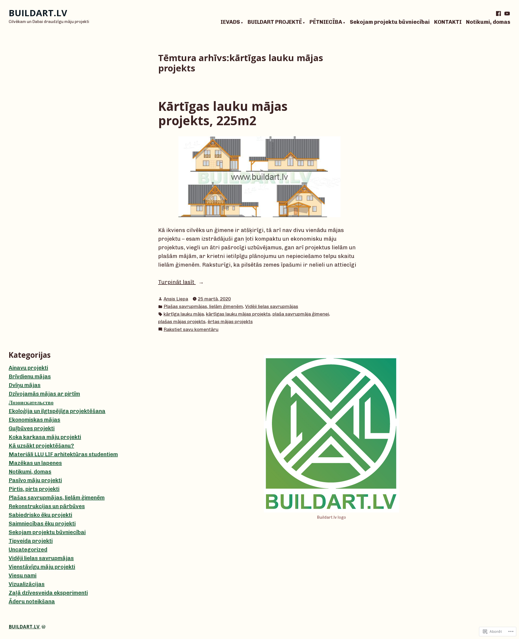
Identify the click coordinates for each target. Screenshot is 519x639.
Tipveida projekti (31, 541)
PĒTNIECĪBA (326, 22)
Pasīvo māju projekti (35, 480)
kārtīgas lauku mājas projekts (238, 314)
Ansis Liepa (176, 299)
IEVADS (230, 22)
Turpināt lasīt (177, 282)
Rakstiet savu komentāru (191, 329)
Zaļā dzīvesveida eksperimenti (48, 593)
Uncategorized (28, 549)
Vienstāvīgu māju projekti (42, 567)
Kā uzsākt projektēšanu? (41, 445)
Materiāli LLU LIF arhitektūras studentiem (63, 454)
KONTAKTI (448, 22)
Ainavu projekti (28, 368)
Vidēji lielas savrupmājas (271, 306)
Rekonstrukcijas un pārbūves (47, 506)
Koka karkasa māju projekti (45, 437)
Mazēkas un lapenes (35, 463)
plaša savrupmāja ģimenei (300, 314)
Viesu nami (22, 575)
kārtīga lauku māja (184, 314)
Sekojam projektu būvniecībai (390, 22)
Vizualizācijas (27, 584)
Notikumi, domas (488, 22)
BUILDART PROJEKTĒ (275, 22)
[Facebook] (499, 13)
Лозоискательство (31, 402)
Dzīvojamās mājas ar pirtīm (44, 393)
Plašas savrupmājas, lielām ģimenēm (203, 306)
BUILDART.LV (38, 13)
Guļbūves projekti (32, 428)
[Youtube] (506, 13)
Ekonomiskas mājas (34, 419)
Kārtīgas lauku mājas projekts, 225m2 (223, 113)
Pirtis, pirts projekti (34, 489)
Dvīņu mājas (25, 385)
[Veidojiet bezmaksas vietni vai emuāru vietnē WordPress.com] (43, 627)
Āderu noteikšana (32, 601)
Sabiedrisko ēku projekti (40, 515)
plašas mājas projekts (181, 321)
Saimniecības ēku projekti (42, 523)
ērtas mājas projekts (230, 321)
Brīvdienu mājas (30, 376)
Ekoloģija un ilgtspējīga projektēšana (57, 411)
